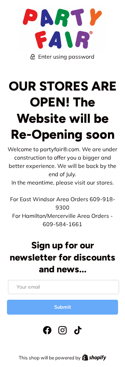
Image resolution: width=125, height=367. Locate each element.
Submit (62, 307)
